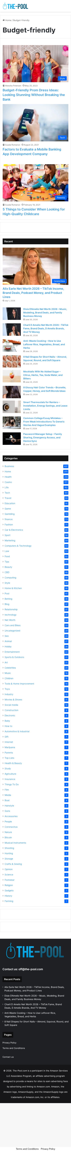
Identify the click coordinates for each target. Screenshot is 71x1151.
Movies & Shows (13, 699)
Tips (7, 561)
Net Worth (10, 620)
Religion (9, 885)
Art (6, 662)
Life (7, 487)
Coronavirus (11, 827)
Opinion (9, 869)
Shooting (9, 848)
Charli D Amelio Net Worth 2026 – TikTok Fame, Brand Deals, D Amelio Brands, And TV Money (45, 328)
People (8, 821)
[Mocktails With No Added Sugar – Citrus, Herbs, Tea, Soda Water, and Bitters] (12, 376)
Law (7, 551)
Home (8, 20)
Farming (9, 901)
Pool (7, 593)
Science (9, 874)
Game (8, 508)
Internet (9, 742)
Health (8, 476)
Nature (8, 832)
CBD (7, 572)
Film (7, 789)
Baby (7, 720)
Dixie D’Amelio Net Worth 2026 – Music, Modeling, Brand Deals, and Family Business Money (45, 312)
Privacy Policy (9, 1042)
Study (8, 768)
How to (8, 726)
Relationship (11, 609)
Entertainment (12, 651)
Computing (10, 577)
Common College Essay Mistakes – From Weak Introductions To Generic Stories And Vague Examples (44, 421)
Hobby (8, 646)
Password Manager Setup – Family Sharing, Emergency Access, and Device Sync (42, 437)
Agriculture (10, 773)
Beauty (8, 567)
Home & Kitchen (13, 588)
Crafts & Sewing (13, 864)
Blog (7, 604)
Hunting (9, 853)
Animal (8, 641)
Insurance (10, 779)
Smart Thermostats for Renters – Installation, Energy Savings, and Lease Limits (45, 406)
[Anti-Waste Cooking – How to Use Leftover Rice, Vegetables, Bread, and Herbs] (12, 345)
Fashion (9, 524)
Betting (8, 598)
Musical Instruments (15, 842)
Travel (8, 498)
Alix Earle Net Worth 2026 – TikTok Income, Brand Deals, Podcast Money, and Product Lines (33, 293)
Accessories (11, 816)
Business (9, 466)
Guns (7, 811)
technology (11, 614)
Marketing (10, 540)
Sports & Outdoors (14, 657)
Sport (7, 535)
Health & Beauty (13, 763)
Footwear (10, 880)
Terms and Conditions (13, 1048)
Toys (7, 689)
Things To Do (12, 784)
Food (7, 556)
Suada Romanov (12, 145)
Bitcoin (8, 837)
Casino (8, 482)
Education (10, 503)
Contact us (8, 1057)
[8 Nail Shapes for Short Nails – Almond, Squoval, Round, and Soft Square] (12, 361)
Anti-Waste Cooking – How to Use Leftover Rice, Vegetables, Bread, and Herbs (44, 344)
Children (9, 678)
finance (9, 519)
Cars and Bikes (12, 625)
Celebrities (10, 667)
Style (7, 583)
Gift (6, 736)
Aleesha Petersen (13, 85)
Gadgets (9, 890)
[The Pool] (15, 5)
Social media (11, 705)
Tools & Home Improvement (19, 683)
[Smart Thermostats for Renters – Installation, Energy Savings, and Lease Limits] (12, 407)
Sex (7, 636)
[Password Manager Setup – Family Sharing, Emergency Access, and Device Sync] (12, 438)
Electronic (10, 715)
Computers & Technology (18, 545)
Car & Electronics (14, 530)
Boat (7, 800)
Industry (9, 694)
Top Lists (9, 758)
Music (8, 673)
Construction (11, 710)
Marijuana (10, 747)
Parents (9, 752)
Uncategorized (12, 630)
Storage (9, 858)
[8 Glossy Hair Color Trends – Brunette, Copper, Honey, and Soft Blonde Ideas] (12, 392)
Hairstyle (9, 805)
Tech (7, 492)
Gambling (10, 514)
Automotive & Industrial (17, 731)
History (8, 895)
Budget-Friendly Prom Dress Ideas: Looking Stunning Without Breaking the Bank (34, 94)
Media (8, 795)
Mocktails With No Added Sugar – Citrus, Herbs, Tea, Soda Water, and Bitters (43, 375)
